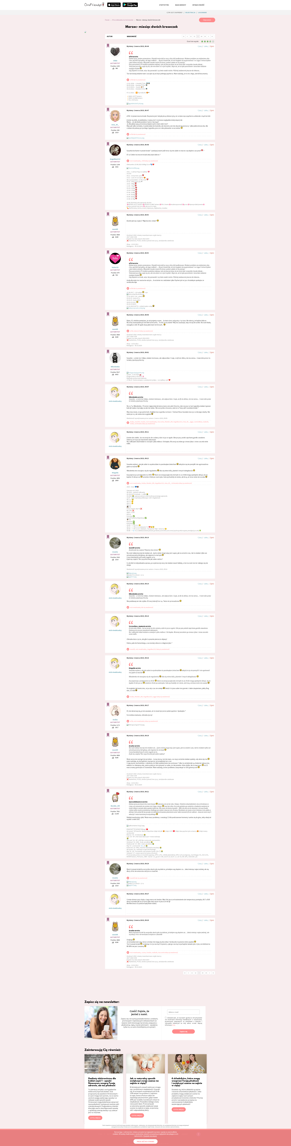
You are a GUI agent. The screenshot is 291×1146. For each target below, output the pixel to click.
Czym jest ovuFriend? (175, 12)
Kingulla (115, 473)
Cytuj (200, 46)
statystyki (164, 5)
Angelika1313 (115, 159)
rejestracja (190, 12)
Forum (107, 20)
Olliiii (115, 61)
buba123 (115, 267)
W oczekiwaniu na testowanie (122, 20)
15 (205, 36)
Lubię (206, 46)
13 (198, 36)
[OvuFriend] (94, 6)
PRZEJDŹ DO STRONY (145, 1141)
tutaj (173, 1025)
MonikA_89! (115, 806)
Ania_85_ (115, 125)
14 (201, 36)
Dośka (115, 720)
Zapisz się (183, 1031)
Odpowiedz (207, 20)
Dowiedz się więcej (150, 1136)
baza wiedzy (180, 5)
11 (191, 36)
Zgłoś (212, 46)
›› (212, 36)
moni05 (115, 229)
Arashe (115, 552)
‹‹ (183, 36)
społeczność (198, 5)
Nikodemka (115, 367)
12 (194, 36)
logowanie (202, 12)
